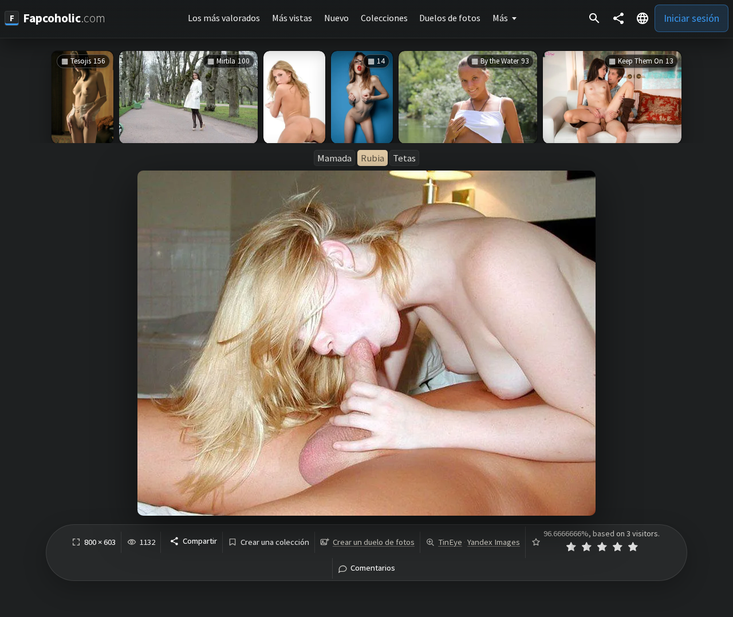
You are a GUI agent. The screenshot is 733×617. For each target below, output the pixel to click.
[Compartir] (618, 18)
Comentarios (372, 568)
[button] (642, 18)
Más (500, 17)
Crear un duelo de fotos (374, 542)
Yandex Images (493, 542)
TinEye (450, 542)
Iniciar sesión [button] (691, 18)
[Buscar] (594, 18)
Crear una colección (275, 542)
